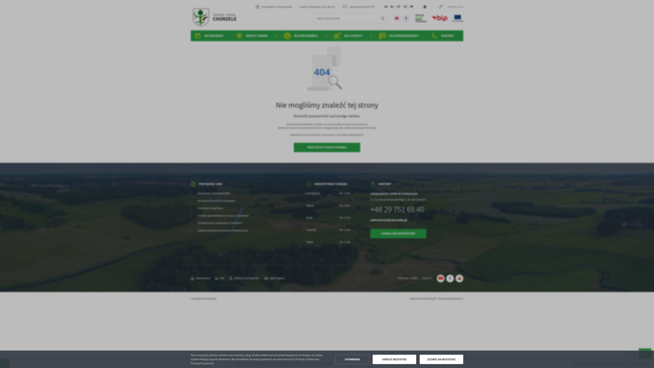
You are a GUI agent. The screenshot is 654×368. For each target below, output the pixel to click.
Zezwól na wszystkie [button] (441, 359)
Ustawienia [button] (352, 359)
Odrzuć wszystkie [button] (394, 359)
